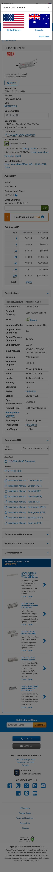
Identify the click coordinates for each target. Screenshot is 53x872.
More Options (44, 36)
